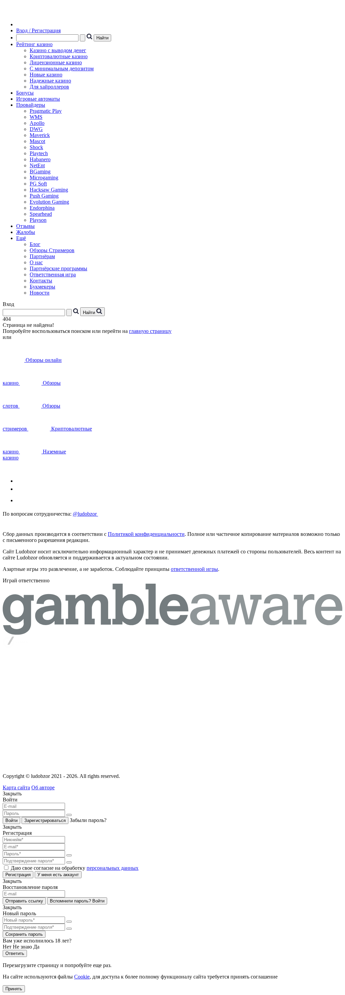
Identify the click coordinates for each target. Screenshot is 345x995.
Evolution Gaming (49, 202)
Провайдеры (30, 105)
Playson (38, 220)
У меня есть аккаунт (58, 874)
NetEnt (37, 165)
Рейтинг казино (34, 44)
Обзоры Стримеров (52, 250)
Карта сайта (16, 787)
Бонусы (25, 93)
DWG (36, 129)
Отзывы (25, 226)
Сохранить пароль (24, 934)
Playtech (39, 153)
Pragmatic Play (46, 111)
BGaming (40, 171)
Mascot (37, 141)
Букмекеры (42, 286)
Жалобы (25, 232)
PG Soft (38, 183)
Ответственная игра (53, 274)
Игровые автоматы (38, 99)
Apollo (37, 123)
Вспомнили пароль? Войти (77, 900)
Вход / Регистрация (38, 30)
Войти (11, 820)
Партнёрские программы (58, 268)
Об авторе (43, 787)
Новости (40, 293)
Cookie (82, 977)
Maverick (40, 135)
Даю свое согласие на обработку (74, 868)
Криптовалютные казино (59, 56)
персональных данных (112, 868)
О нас (36, 262)
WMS (36, 117)
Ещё (21, 238)
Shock (36, 147)
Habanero (40, 159)
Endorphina (42, 208)
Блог (35, 244)
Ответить (14, 953)
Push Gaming (44, 196)
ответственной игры (194, 569)
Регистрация (18, 874)
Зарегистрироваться (45, 820)
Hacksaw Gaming (49, 190)
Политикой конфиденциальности (146, 534)
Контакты (41, 280)
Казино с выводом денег (58, 50)
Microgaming (44, 177)
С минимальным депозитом (62, 68)
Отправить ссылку (24, 900)
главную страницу (150, 331)
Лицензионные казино (56, 62)
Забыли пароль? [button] (88, 820)
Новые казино (46, 74)
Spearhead (41, 214)
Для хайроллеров (49, 87)
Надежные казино (50, 80)
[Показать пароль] (69, 815)
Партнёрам (42, 256)
